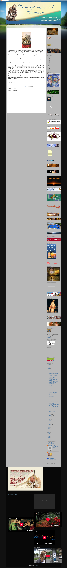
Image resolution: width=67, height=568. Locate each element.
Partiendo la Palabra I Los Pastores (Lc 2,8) (53, 380)
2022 (49, 369)
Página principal (10, 24)
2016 (49, 433)
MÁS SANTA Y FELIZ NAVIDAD (53, 391)
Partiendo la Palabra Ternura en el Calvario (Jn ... (54, 396)
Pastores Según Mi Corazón (12, 494)
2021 (49, 427)
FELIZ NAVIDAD (51, 394)
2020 (49, 428)
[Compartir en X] (30, 86)
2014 (49, 436)
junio (50, 419)
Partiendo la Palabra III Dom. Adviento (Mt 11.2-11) (53, 401)
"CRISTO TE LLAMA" (51, 445)
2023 (49, 368)
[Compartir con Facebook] (31, 86)
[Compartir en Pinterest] (32, 86)
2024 (49, 367)
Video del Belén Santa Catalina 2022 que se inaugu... (53, 387)
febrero (50, 424)
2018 (49, 431)
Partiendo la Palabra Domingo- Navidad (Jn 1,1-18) (53, 382)
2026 (49, 364)
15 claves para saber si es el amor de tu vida (55, 447)
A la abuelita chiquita (52, 411)
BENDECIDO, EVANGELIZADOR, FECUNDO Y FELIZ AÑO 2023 (54, 376)
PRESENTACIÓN (18, 24)
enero (50, 425)
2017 (49, 432)
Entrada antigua (41, 114)
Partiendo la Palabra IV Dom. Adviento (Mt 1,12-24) (53, 393)
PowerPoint (13, 513)
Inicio (27, 114)
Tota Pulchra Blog (51, 458)
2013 (49, 437)
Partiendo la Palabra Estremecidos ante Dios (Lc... (54, 389)
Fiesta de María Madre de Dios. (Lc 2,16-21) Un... (54, 373)
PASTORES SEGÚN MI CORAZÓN (18, 86)
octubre (50, 414)
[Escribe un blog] (29, 86)
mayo (50, 420)
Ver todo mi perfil (49, 337)
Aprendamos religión (51, 443)
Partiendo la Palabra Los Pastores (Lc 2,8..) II (52, 378)
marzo (50, 423)
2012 (49, 438)
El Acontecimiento (51, 403)
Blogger (37, 565)
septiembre (51, 415)
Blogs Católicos (50, 442)
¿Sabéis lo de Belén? (52, 383)
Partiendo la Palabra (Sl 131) (53, 406)
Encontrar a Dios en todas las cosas (22, 513)
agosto (50, 416)
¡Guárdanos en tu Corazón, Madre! (54, 453)
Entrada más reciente (12, 114)
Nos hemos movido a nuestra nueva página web (52, 459)
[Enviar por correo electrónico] (28, 86)
